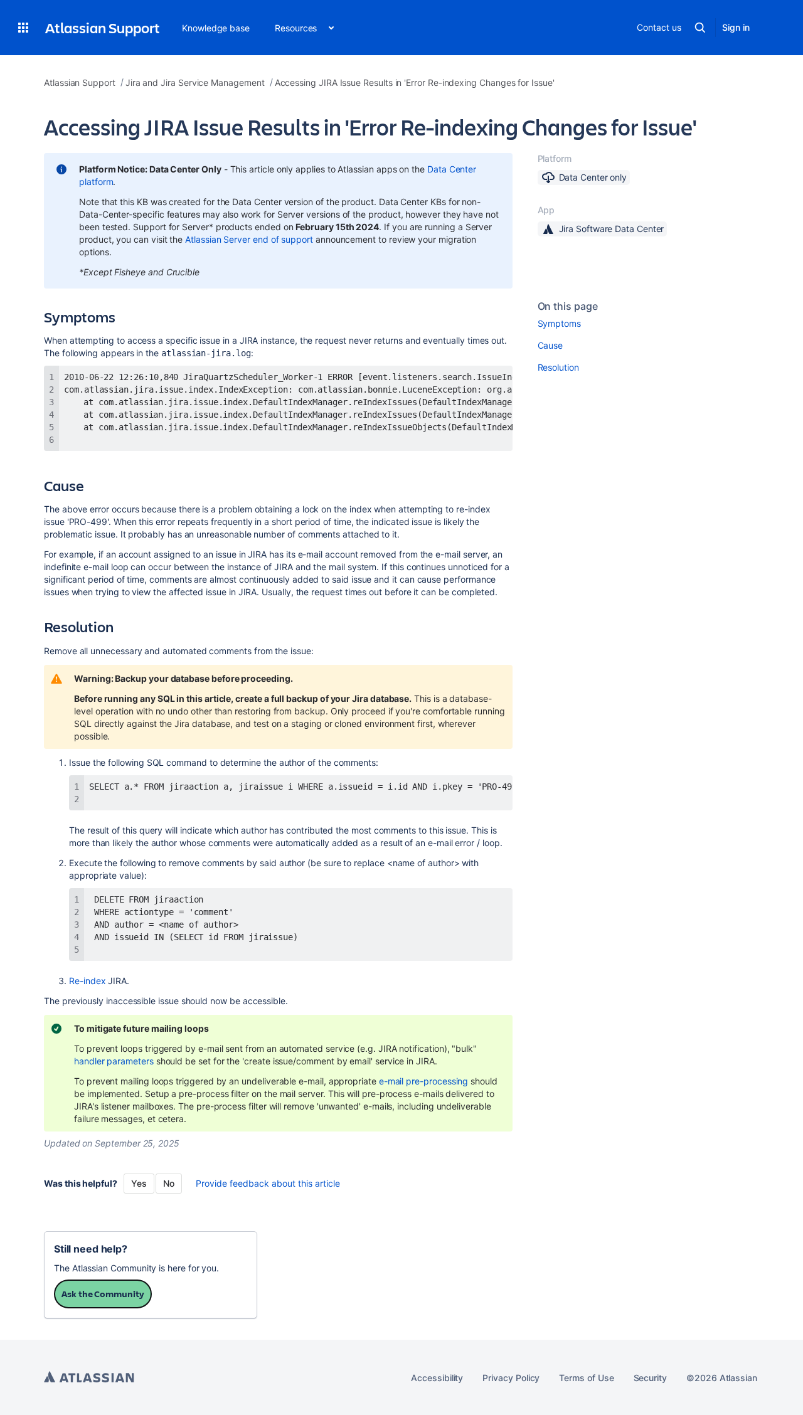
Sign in (736, 27)
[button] (23, 27)
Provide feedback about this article (268, 1183)
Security (650, 1377)
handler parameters (114, 1061)
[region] (278, 408)
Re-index (87, 980)
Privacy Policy (511, 1377)
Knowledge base (216, 28)
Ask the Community (102, 1294)
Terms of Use (586, 1377)
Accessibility (437, 1377)
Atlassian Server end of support (249, 239)
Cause (550, 345)
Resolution (558, 367)
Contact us (659, 27)
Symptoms (559, 323)
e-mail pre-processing (424, 1081)
